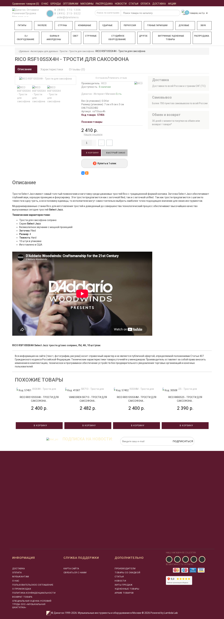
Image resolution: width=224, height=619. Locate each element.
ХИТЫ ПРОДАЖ (123, 584)
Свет (75, 36)
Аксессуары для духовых (44, 51)
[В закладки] (101, 143)
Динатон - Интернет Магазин (101, 93)
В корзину (92, 153)
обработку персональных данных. (178, 447)
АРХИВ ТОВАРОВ (124, 593)
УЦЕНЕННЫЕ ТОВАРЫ (127, 588)
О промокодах (21, 588)
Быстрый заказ (115, 153)
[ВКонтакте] (83, 173)
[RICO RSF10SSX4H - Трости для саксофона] (23, 94)
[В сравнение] (109, 143)
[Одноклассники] (86, 173)
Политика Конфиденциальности (33, 593)
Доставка (18, 568)
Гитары (22, 25)
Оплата (17, 572)
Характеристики (51, 69)
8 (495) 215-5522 (67, 13)
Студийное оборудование (117, 38)
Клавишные (84, 25)
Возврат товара (22, 597)
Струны (62, 25)
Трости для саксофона (81, 51)
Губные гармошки (157, 25)
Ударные (107, 25)
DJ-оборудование (25, 38)
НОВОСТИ (120, 580)
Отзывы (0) (77, 69)
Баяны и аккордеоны (54, 38)
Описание (25, 69)
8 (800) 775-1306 (67, 9)
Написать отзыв (118, 78)
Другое (143, 36)
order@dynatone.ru (67, 17)
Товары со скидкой (127, 572)
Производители (125, 568)
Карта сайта (71, 568)
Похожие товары (91, 121)
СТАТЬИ (119, 576)
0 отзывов (100, 78)
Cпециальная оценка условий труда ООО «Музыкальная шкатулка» (31, 604)
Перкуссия (130, 25)
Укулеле (42, 25)
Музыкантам (20, 576)
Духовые (184, 25)
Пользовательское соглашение (32, 584)
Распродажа (201, 36)
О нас (15, 580)
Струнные (91, 36)
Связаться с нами (75, 572)
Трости (63, 51)
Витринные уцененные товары (171, 38)
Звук (203, 25)
